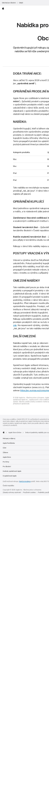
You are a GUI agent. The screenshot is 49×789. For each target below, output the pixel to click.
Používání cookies (29, 492)
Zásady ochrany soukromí (12, 492)
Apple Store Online (14, 432)
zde (15, 325)
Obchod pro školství (9, 3)
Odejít (21, 3)
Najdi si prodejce (25, 481)
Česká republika (8, 486)
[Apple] (4, 432)
